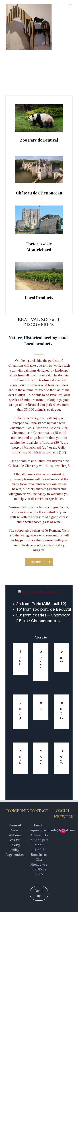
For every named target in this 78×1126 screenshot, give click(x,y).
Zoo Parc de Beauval (39, 140)
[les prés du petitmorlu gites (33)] (39, 158)
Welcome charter (15, 837)
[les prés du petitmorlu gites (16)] (39, 105)
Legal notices (15, 855)
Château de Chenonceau (39, 193)
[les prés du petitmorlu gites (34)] (39, 207)
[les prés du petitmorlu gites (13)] (39, 263)
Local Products (39, 297)
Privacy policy (15, 847)
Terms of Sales (15, 827)
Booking (39, 893)
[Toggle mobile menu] (71, 6)
